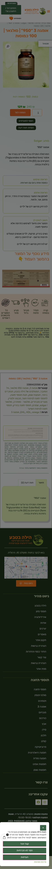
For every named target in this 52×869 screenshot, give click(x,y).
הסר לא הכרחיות (25, 850)
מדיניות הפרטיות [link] (40, 862)
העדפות (24, 857)
